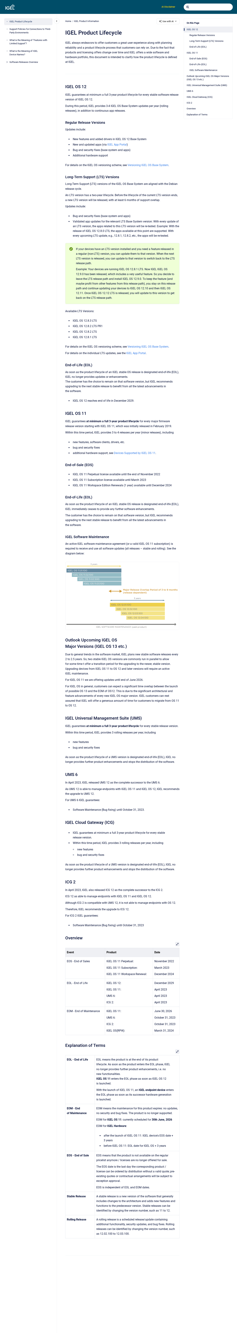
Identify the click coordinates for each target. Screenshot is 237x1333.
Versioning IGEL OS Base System (148, 165)
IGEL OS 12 (192, 29)
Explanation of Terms (197, 114)
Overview (191, 108)
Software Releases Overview (23, 62)
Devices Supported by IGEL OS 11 (134, 453)
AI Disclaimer (168, 6)
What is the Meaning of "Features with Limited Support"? (28, 42)
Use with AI (168, 21)
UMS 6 (190, 91)
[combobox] (208, 7)
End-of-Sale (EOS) (198, 58)
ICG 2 (189, 102)
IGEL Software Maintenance (203, 70)
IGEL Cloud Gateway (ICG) (200, 97)
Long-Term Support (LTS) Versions (206, 41)
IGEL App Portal (117, 144)
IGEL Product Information (86, 21)
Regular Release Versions (202, 35)
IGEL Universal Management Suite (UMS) (207, 85)
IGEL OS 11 (192, 52)
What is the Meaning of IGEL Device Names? (23, 53)
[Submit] (188, 7)
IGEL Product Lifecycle (20, 21)
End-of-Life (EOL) (198, 47)
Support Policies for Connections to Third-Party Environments (30, 31)
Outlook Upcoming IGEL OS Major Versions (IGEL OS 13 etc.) (208, 78)
